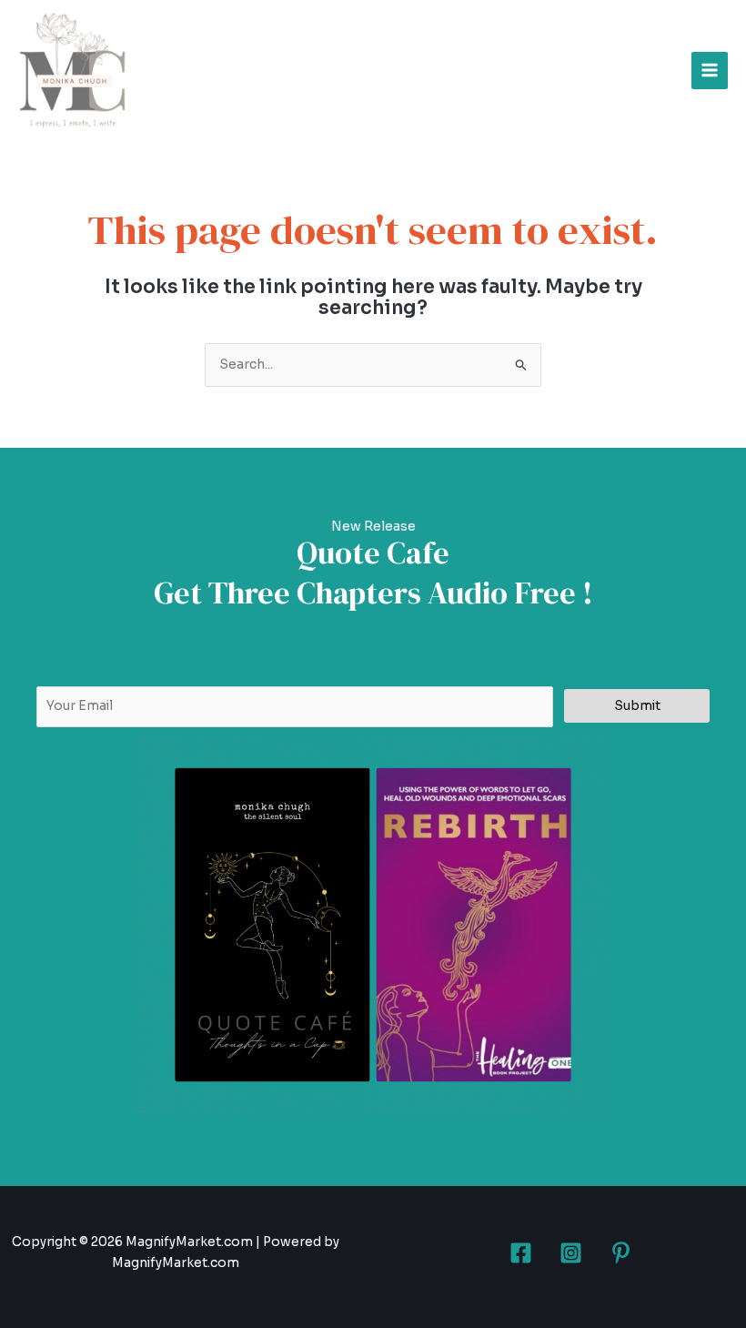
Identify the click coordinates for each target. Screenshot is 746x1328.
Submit (637, 706)
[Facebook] (520, 1253)
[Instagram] (571, 1253)
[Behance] (621, 1253)
